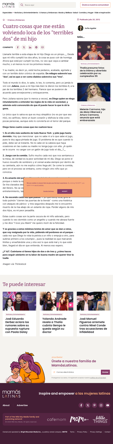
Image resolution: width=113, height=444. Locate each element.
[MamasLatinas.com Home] (8, 5)
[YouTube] (107, 405)
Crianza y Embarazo (16, 20)
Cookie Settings (48, 191)
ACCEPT (64, 191)
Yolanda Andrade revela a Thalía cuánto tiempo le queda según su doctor (54, 325)
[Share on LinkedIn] (30, 47)
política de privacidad (98, 378)
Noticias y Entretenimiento (90, 64)
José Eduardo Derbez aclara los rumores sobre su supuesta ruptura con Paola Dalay (17, 325)
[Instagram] (101, 405)
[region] (57, 187)
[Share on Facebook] (17, 47)
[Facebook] (81, 405)
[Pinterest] (94, 405)
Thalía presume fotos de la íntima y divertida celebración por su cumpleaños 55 (93, 72)
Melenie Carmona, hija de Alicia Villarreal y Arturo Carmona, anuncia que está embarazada (92, 115)
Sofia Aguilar (90, 28)
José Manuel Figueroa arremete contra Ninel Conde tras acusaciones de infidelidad (93, 325)
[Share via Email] (42, 47)
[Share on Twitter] (24, 47)
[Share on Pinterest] (36, 47)
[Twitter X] (87, 405)
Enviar (105, 372)
